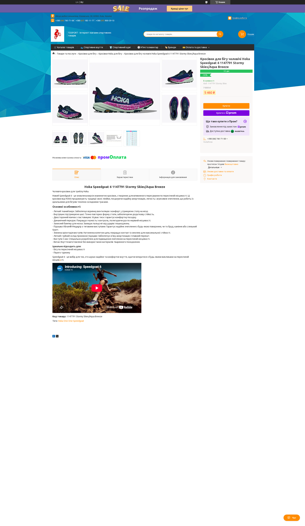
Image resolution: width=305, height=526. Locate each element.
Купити (226, 106)
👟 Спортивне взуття (92, 47)
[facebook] (53, 336)
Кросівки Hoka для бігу (110, 53)
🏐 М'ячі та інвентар (147, 47)
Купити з (220, 113)
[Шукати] (220, 34)
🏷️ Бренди (170, 47)
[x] (57, 336)
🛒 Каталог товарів (64, 47)
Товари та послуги (66, 53)
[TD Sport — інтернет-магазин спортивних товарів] (57, 34)
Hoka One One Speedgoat (71, 321)
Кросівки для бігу (87, 53)
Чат (294, 517)
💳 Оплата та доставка (195, 47)
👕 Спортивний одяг (120, 47)
